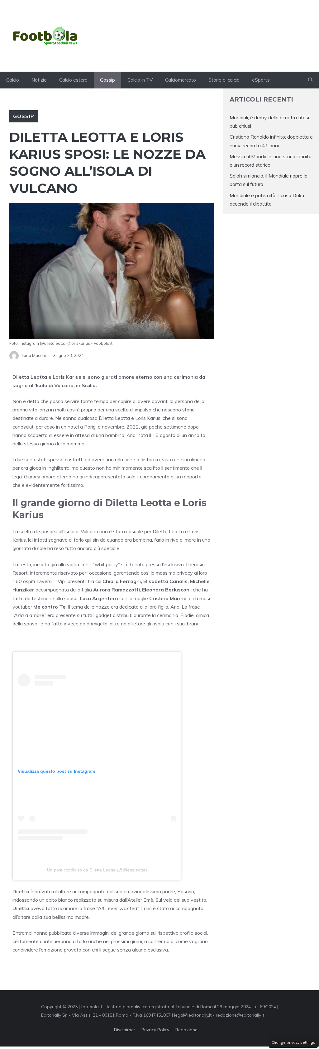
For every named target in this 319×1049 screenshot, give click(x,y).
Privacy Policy (155, 1029)
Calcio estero (73, 80)
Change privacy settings (293, 1042)
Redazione (186, 1029)
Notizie (39, 80)
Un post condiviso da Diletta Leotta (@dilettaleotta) (97, 869)
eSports (261, 80)
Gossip (107, 80)
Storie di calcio (224, 80)
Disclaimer (124, 1029)
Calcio (12, 80)
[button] (310, 80)
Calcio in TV (140, 80)
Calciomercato (180, 80)
